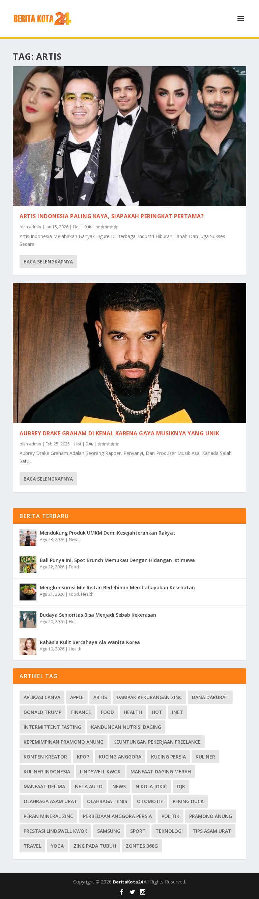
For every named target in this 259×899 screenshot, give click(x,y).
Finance (81, 712)
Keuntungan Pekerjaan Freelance (157, 742)
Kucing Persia (168, 756)
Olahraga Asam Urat (50, 801)
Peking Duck (188, 801)
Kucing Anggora (120, 756)
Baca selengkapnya (48, 261)
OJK (181, 786)
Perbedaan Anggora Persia (117, 816)
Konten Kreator (45, 756)
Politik (170, 816)
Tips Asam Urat (212, 831)
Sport (138, 831)
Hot (76, 227)
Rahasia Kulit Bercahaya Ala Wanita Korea (90, 642)
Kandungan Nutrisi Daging (126, 727)
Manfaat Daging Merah (161, 771)
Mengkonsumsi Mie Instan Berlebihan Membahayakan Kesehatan (117, 587)
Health (87, 594)
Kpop (83, 756)
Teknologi (169, 831)
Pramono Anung (210, 816)
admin (35, 227)
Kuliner (205, 756)
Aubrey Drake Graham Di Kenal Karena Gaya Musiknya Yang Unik (120, 433)
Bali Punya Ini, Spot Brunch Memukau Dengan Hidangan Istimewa (117, 560)
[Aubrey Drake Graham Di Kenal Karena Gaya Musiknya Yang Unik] (129, 353)
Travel (32, 846)
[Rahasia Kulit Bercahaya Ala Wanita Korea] (28, 646)
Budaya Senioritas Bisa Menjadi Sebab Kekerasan (98, 615)
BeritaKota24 (128, 882)
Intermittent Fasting (52, 727)
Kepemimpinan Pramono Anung (64, 742)
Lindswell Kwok (100, 771)
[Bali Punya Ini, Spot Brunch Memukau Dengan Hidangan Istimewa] (28, 564)
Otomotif (150, 801)
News (74, 539)
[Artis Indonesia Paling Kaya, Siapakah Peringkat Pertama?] (129, 136)
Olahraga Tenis (107, 801)
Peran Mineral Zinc (48, 816)
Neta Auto (89, 786)
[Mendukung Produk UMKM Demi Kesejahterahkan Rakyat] (28, 537)
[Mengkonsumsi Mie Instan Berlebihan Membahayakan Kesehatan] (28, 592)
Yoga (57, 846)
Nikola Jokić (151, 786)
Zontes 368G (142, 846)
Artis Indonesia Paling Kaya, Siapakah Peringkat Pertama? (112, 216)
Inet (177, 712)
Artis (100, 697)
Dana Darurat (210, 697)
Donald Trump (42, 712)
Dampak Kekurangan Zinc (149, 697)
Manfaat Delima (44, 786)
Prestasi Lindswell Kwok (55, 831)
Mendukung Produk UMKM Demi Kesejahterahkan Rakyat (107, 533)
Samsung (108, 831)
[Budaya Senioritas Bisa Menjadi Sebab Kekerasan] (28, 619)
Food (74, 567)
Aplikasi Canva (42, 697)
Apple (77, 697)
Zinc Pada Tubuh (95, 846)
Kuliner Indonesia (47, 771)
